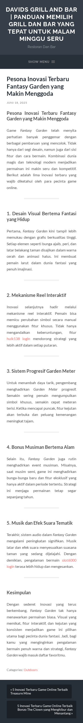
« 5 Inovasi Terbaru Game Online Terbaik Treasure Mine (39, 691)
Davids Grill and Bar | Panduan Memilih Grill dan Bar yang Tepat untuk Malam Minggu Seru (41, 24)
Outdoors (31, 670)
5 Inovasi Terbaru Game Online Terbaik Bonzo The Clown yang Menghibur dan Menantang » (45, 709)
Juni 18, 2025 (17, 102)
